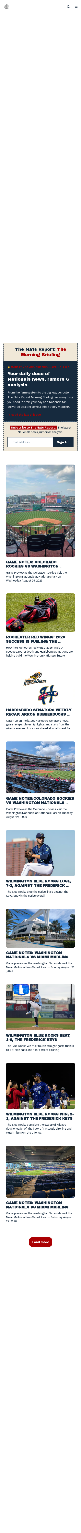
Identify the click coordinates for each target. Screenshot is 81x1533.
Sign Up (63, 442)
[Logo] (6, 6)
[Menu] (76, 6)
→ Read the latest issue (24, 414)
